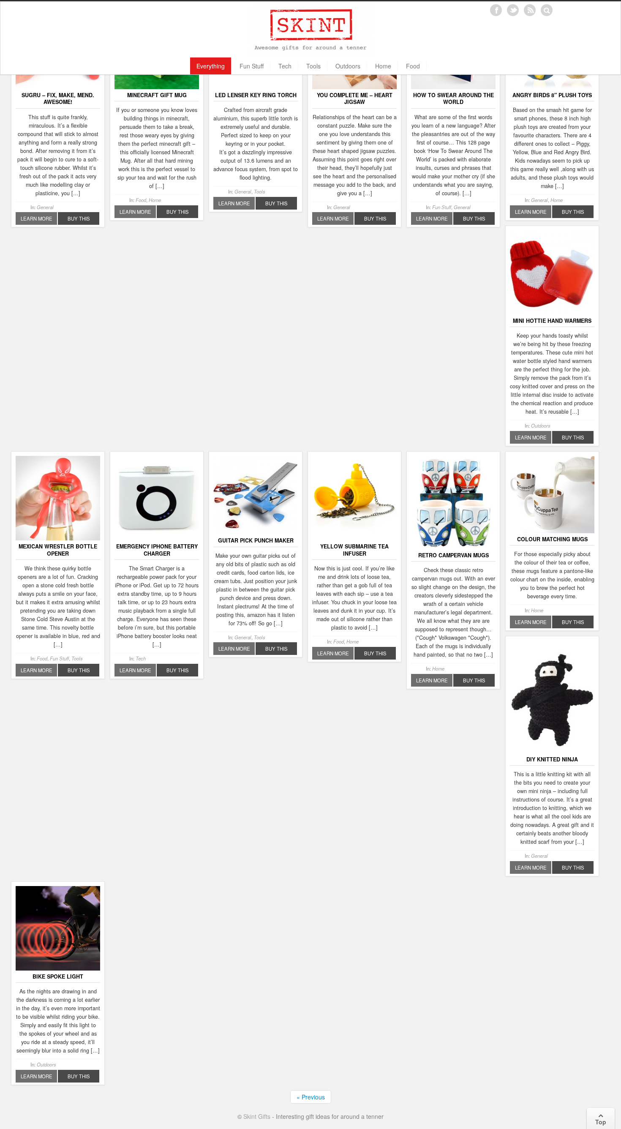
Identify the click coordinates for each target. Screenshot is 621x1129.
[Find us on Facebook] (496, 10)
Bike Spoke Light (58, 976)
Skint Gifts (256, 1116)
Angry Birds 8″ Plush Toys (552, 95)
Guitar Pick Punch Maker (256, 540)
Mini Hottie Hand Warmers (552, 321)
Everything (210, 66)
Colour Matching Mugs (552, 539)
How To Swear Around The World (453, 98)
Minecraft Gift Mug (157, 95)
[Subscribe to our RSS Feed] (530, 10)
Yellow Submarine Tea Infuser (354, 550)
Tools (313, 66)
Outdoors (347, 66)
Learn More (36, 218)
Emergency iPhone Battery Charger (157, 550)
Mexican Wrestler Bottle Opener (58, 550)
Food (413, 66)
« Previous (311, 1097)
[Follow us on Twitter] (513, 10)
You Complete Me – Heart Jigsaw (354, 98)
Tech (284, 66)
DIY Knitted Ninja (552, 759)
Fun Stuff (252, 66)
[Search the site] (547, 10)
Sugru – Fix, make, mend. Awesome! (58, 98)
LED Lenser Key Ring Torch (256, 95)
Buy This (79, 218)
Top (600, 1122)
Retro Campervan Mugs (453, 555)
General (45, 207)
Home (383, 66)
